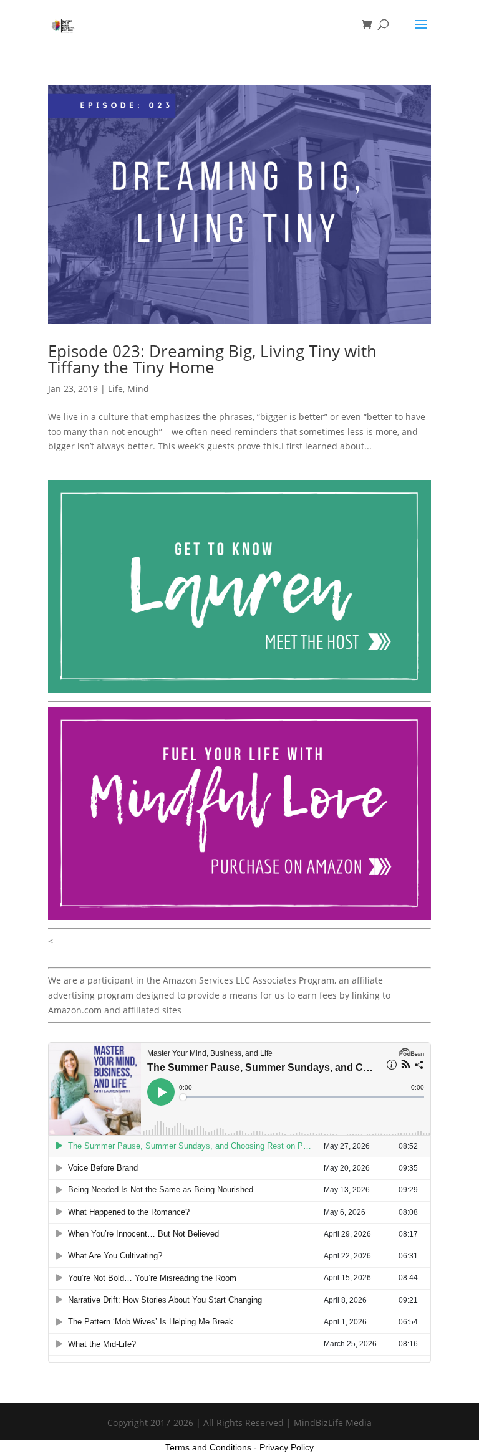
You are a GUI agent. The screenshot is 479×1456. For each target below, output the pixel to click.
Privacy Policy (286, 1447)
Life (115, 389)
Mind (138, 389)
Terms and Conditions (208, 1447)
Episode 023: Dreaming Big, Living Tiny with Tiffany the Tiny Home (212, 359)
